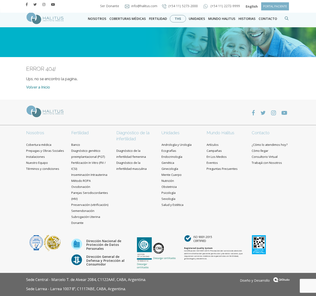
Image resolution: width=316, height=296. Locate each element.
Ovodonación (80, 187)
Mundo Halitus (221, 18)
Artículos (213, 145)
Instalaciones (35, 157)
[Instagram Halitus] (44, 4)
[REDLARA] (52, 242)
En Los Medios (217, 157)
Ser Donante (110, 6)
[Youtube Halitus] (53, 4)
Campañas (214, 151)
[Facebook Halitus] (27, 4)
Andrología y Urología (176, 145)
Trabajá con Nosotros (267, 163)
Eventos (212, 163)
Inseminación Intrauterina (89, 175)
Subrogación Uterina (85, 217)
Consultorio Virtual (265, 157)
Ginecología (169, 169)
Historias (247, 18)
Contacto (261, 132)
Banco (75, 145)
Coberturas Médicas (127, 18)
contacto (268, 18)
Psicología (168, 193)
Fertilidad (158, 18)
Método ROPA (81, 181)
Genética (167, 163)
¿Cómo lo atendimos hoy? (270, 145)
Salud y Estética (172, 205)
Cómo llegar (260, 151)
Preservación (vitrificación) (89, 205)
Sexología (168, 199)
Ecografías (168, 151)
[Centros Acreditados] (37, 242)
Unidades (197, 18)
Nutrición (167, 181)
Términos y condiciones (42, 169)
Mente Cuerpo (171, 175)
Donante (77, 223)
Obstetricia (169, 187)
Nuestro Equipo (37, 163)
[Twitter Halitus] (35, 4)
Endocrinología (171, 157)
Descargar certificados (143, 265)
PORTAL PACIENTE (275, 6)
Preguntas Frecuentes (222, 169)
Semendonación (82, 211)
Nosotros (97, 18)
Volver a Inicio (38, 87)
